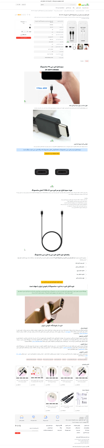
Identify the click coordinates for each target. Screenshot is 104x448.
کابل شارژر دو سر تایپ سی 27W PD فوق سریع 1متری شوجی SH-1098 (67, 381)
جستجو (42, 4)
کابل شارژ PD (40, 359)
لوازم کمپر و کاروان (67, 347)
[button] (87, 376)
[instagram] (18, 426)
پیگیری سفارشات (77, 425)
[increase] (22, 32)
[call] (20, 426)
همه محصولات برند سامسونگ (52, 153)
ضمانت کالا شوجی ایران (37, 341)
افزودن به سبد (23, 37)
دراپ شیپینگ (58, 425)
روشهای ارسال (86, 428)
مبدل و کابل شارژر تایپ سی (71, 359)
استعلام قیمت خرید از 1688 (60, 7)
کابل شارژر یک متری (57, 359)
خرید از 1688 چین (68, 7)
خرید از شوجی (86, 425)
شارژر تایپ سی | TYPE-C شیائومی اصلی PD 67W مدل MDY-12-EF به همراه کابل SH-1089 (37, 381)
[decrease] (27, 32)
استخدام (78, 432)
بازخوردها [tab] (82, 61)
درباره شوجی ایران (49, 425)
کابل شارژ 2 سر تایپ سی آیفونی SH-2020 (82, 406)
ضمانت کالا (87, 430)
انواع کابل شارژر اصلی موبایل (80, 10)
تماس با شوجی (78, 7)
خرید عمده (78, 430)
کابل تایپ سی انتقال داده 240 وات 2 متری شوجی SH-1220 (67, 407)
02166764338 (81, 418)
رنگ (30, 25)
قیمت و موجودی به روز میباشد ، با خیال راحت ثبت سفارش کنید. (52, 1)
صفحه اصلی (87, 10)
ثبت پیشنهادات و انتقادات (48, 430)
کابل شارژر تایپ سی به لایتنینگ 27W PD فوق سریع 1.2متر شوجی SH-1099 (52, 381)
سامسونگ (22, 21)
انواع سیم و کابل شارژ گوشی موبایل (69, 10)
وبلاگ (73, 7)
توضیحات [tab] (86, 61)
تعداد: (30, 31)
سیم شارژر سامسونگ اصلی (82, 359)
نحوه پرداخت (68, 428)
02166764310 (82, 417)
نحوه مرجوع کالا (68, 430)
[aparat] (16, 426)
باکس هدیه (60, 430)
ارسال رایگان (78, 428)
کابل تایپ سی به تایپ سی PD (58, 10)
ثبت (17, 433)
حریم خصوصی (50, 428)
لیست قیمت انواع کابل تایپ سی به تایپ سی (52, 282)
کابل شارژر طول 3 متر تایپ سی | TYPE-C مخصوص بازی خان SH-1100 (82, 381)
